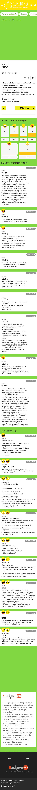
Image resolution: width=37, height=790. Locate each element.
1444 (27, 758)
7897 (9, 758)
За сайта (4, 780)
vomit (14, 139)
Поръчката (7, 565)
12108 (4, 588)
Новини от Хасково (16, 780)
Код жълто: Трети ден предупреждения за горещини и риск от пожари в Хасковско (18, 728)
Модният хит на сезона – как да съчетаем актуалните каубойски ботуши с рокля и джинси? (17, 735)
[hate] (8, 478)
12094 (5, 234)
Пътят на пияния (10, 518)
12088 (5, 260)
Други (3, 585)
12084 (5, 278)
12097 (5, 217)
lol (9, 157)
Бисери (24, 14)
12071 (4, 386)
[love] (3, 357)
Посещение (7, 441)
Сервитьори (5, 562)
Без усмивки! (8, 467)
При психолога (8, 546)
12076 (5, 363)
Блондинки (5, 482)
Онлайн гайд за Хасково (10, 783)
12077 (5, 321)
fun (23, 139)
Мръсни (4, 616)
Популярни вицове (9, 14)
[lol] (3, 211)
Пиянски (4, 516)
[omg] (3, 461)
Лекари (4, 438)
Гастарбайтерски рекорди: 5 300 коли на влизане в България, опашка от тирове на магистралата (18, 716)
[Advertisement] (18, 40)
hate (4, 139)
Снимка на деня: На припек (16, 744)
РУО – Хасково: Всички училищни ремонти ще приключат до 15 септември (17, 710)
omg (27, 157)
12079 (5, 299)
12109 (4, 618)
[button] (2, 5)
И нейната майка (10, 484)
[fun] (3, 478)
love (32, 139)
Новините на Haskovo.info (12, 695)
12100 (4, 173)
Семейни (4, 464)
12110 (4, 636)
